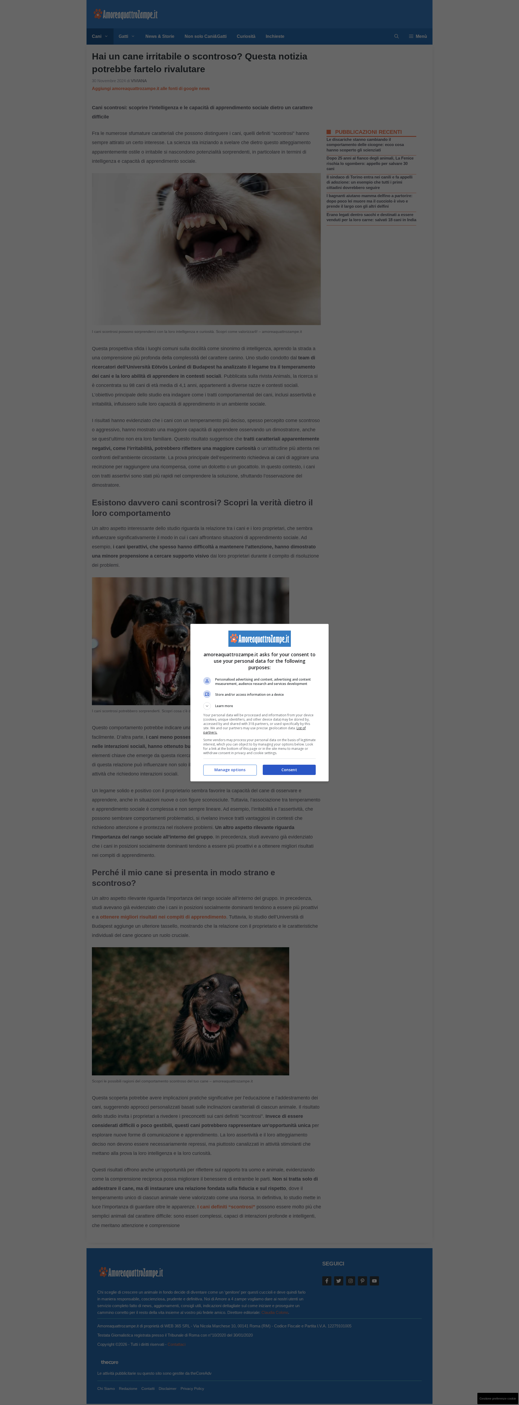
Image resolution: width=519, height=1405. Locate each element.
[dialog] (259, 702)
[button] (259, 706)
